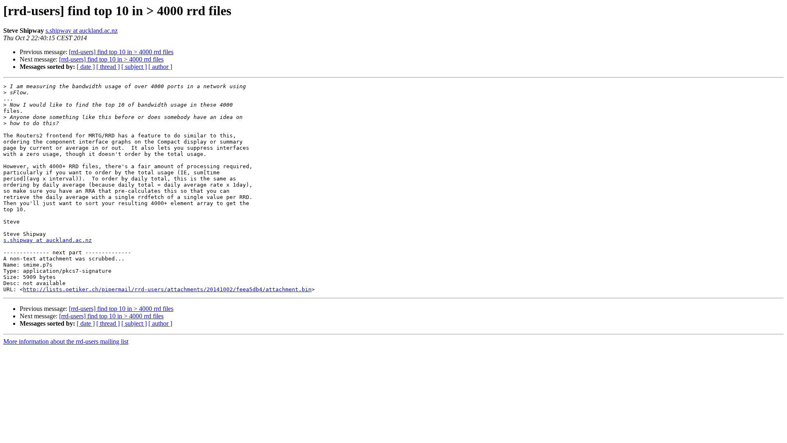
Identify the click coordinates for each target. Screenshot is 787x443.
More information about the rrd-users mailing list (65, 341)
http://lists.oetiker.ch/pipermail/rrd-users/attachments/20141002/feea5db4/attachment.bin (167, 289)
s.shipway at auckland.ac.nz (81, 30)
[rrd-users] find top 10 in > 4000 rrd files (121, 51)
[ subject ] (134, 66)
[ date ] (86, 66)
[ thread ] (108, 66)
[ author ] (160, 66)
